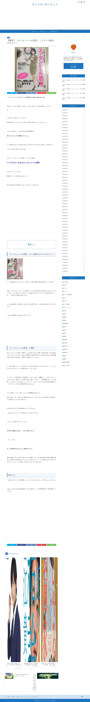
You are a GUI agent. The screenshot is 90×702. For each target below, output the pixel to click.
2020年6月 (73, 206)
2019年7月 (73, 239)
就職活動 (66, 323)
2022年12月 (73, 136)
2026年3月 (73, 118)
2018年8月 (73, 271)
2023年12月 (73, 127)
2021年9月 (73, 168)
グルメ (65, 288)
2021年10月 (73, 165)
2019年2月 (73, 253)
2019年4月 (73, 247)
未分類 (65, 342)
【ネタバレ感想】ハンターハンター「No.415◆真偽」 (73, 89)
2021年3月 (73, 180)
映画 (65, 336)
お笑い (65, 285)
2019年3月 (73, 250)
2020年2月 (73, 218)
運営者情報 (66, 362)
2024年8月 (73, 121)
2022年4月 (73, 156)
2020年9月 (73, 198)
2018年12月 (73, 259)
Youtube (66, 282)
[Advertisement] (45, 19)
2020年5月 (73, 209)
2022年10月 (73, 142)
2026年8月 (73, 110)
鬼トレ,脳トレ (67, 365)
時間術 (65, 339)
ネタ (65, 297)
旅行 (65, 330)
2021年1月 (73, 186)
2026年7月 (73, 112)
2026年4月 (73, 115)
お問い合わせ (53, 31)
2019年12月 (73, 224)
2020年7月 (73, 203)
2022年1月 (73, 159)
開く (34, 244)
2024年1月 (73, 124)
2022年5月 (73, 154)
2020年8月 (73, 200)
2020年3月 (73, 215)
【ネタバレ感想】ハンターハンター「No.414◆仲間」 (73, 94)
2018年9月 (73, 268)
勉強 (65, 320)
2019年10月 (73, 230)
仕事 (65, 313)
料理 (65, 326)
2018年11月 (73, 262)
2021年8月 (73, 171)
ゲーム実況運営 (68, 294)
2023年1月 (73, 133)
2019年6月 (73, 242)
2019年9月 (73, 233)
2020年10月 (73, 195)
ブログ (65, 301)
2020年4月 (73, 212)
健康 (65, 317)
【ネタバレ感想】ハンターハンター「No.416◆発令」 (73, 85)
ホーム (34, 31)
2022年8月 (73, 148)
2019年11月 (73, 227)
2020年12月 (73, 189)
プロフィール (43, 31)
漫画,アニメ (67, 346)
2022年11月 (73, 139)
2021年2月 (73, 183)
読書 (8, 37)
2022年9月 (73, 145)
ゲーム (65, 291)
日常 (65, 333)
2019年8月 (73, 236)
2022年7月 (73, 151)
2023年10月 (73, 130)
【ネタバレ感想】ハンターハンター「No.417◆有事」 (73, 81)
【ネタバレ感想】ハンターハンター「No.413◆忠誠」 (73, 98)
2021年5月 (73, 174)
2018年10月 (73, 265)
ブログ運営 (66, 304)
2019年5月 (73, 244)
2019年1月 (73, 256)
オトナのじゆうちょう (45, 4)
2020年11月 (73, 192)
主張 (65, 310)
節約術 (65, 352)
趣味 (65, 358)
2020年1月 (73, 221)
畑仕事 (65, 349)
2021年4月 (73, 177)
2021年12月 (73, 162)
